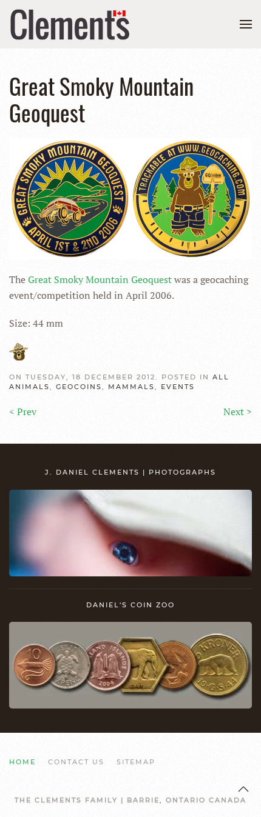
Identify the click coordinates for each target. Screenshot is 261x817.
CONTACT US (76, 762)
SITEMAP (136, 762)
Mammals (131, 386)
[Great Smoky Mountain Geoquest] (130, 197)
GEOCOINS (79, 386)
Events (178, 386)
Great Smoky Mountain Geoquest (100, 279)
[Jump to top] (243, 789)
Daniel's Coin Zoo (130, 605)
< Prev (22, 411)
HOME (22, 762)
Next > (237, 411)
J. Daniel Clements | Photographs (130, 472)
